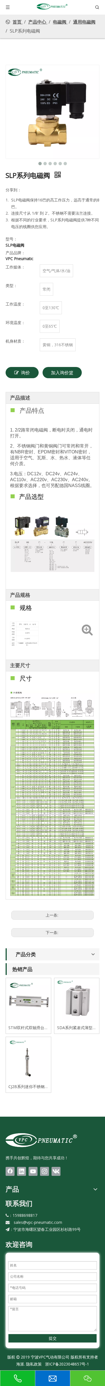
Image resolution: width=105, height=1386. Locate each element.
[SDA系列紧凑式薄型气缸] (77, 1000)
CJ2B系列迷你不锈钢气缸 (28, 1087)
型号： (11, 239)
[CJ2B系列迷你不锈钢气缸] (28, 1059)
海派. (20, 1364)
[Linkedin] (21, 1171)
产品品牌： (15, 252)
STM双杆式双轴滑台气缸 (28, 1028)
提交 (53, 1338)
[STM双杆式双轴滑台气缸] (28, 1000)
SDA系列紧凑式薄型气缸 (76, 1028)
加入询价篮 (62, 373)
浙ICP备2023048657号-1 (67, 1364)
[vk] (56, 1171)
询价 (25, 373)
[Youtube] (33, 1171)
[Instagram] (44, 1171)
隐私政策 (34, 1364)
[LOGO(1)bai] (41, 1140)
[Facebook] (10, 1171)
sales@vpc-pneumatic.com (38, 1222)
